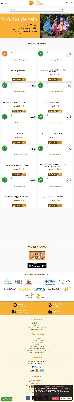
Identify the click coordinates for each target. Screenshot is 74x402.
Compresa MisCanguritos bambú (16, 71)
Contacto (36, 325)
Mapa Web (37, 338)
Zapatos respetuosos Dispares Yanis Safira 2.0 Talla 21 (52, 197)
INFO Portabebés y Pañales (37, 327)
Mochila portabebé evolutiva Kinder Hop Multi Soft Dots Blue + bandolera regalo (52, 165)
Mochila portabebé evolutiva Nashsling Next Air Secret (16, 197)
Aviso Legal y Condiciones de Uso (37, 350)
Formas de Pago (37, 340)
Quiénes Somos (37, 323)
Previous (2, 26)
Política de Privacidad (37, 348)
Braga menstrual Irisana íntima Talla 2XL (52, 134)
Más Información (40, 395)
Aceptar (55, 398)
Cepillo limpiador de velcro (52, 102)
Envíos (36, 344)
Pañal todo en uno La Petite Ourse (16, 134)
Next (72, 26)
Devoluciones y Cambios (37, 346)
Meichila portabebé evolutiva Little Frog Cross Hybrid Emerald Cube (52, 70)
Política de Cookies (37, 352)
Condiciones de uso (37, 329)
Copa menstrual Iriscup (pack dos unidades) (16, 165)
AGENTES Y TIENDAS (37, 247)
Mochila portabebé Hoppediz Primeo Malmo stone (16, 102)
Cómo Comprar (37, 342)
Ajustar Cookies (66, 398)
